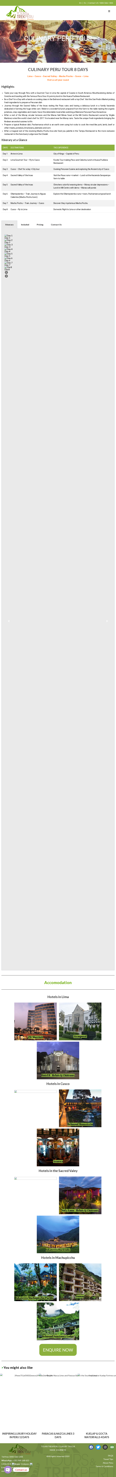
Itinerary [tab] (9, 224)
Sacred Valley (68, 562)
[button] (4, 38)
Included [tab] (25, 224)
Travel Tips (108, 1459)
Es (85, 3)
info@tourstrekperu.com (19, 1467)
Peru (72, 331)
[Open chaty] (8, 1469)
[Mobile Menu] (109, 11)
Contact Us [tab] (56, 224)
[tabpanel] (58, 599)
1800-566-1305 (106, 3)
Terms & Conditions (104, 1466)
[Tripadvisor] (112, 1447)
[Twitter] (98, 1447)
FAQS (110, 1455)
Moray (39, 651)
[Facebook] (91, 1447)
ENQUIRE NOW (58, 1349)
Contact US (93, 3)
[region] (58, 38)
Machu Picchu (86, 757)
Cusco (43, 389)
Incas (19, 830)
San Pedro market (44, 445)
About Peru (108, 1463)
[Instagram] (105, 1447)
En (80, 3)
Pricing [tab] (40, 224)
